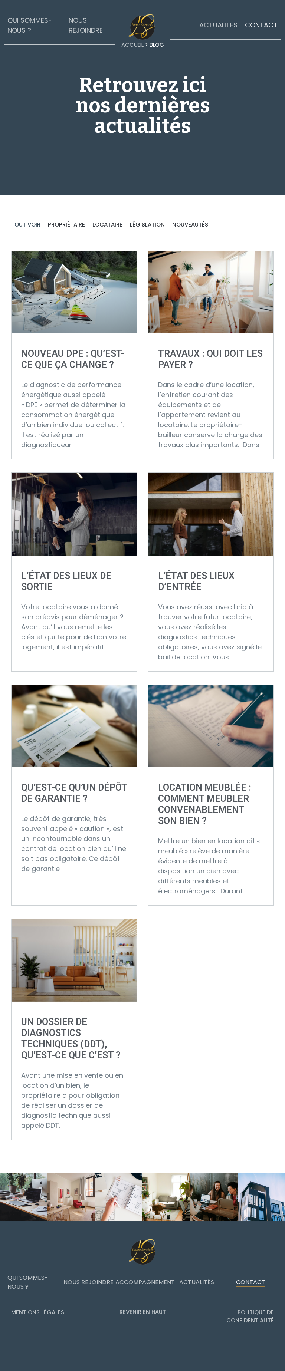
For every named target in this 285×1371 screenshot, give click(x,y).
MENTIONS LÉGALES (37, 1312)
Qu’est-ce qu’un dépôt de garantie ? (74, 793)
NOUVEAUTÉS (190, 224)
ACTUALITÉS (218, 25)
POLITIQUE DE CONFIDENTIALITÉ (250, 1316)
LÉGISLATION (147, 224)
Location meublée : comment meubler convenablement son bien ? (204, 804)
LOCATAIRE (107, 224)
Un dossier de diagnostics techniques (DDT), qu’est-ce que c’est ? (71, 1038)
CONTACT (261, 25)
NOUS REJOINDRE (88, 1282)
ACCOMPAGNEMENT (145, 1282)
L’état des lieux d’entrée (196, 581)
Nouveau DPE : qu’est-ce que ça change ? (72, 359)
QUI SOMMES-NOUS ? (27, 1282)
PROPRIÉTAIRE (66, 224)
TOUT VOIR (25, 224)
